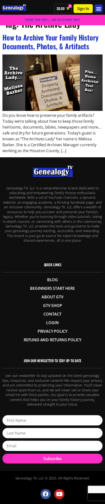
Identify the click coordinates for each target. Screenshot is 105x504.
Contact (52, 314)
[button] (98, 8)
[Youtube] (59, 494)
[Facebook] (46, 494)
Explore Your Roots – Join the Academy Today (52, 20)
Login (52, 322)
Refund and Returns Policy (52, 339)
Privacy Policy (52, 331)
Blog (52, 279)
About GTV (52, 296)
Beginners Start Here (52, 288)
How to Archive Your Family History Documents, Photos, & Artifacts (50, 41)
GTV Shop (52, 305)
